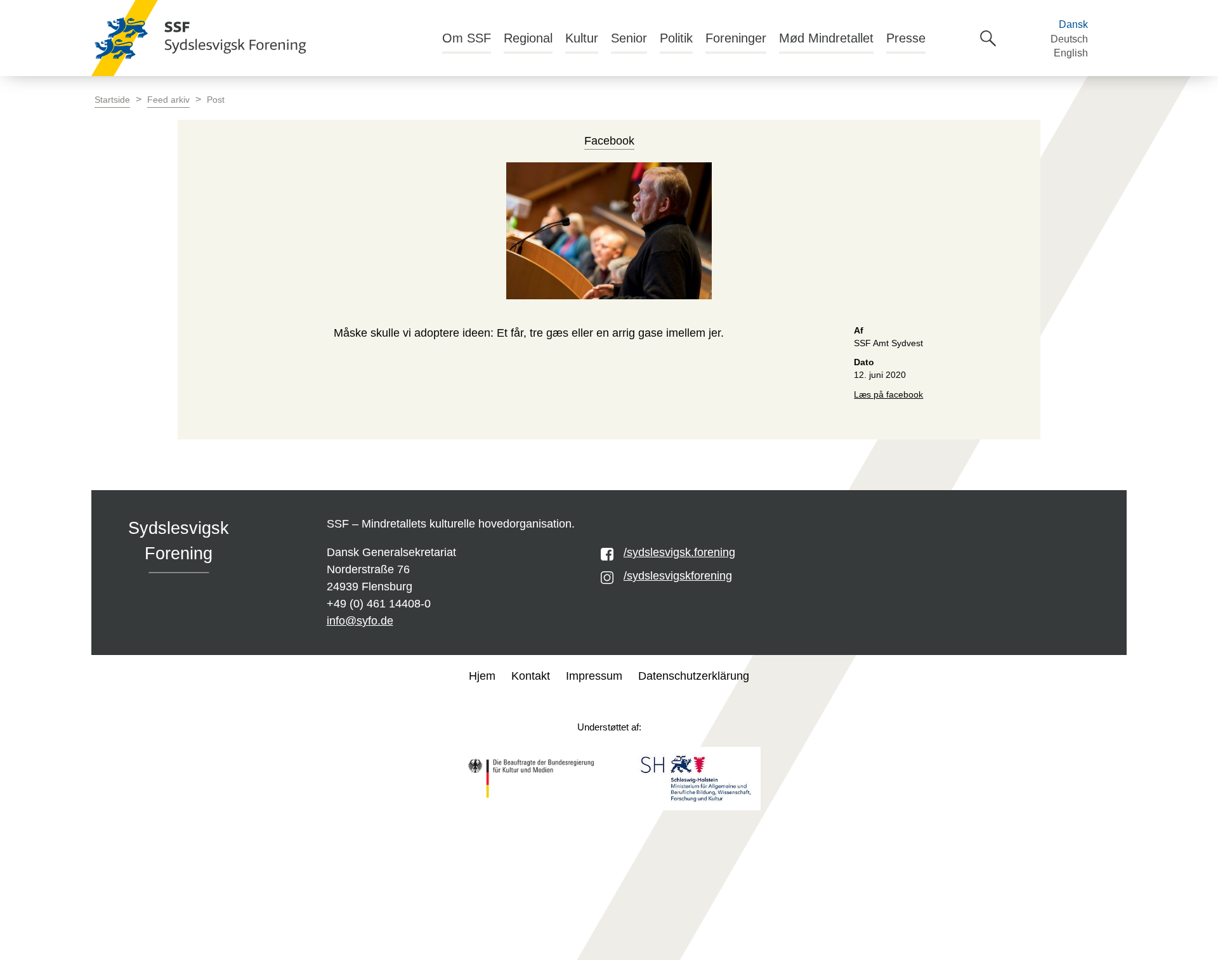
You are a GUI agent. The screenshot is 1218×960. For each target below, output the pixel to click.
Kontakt (530, 676)
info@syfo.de (360, 620)
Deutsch (1069, 39)
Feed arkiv (168, 100)
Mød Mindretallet (826, 38)
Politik (676, 38)
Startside (112, 100)
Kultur (581, 38)
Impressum (594, 676)
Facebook (609, 140)
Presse (906, 38)
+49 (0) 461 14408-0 (379, 603)
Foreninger (735, 38)
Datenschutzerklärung (693, 676)
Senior (629, 38)
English (1071, 53)
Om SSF (466, 38)
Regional (528, 38)
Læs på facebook (888, 394)
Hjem (482, 676)
